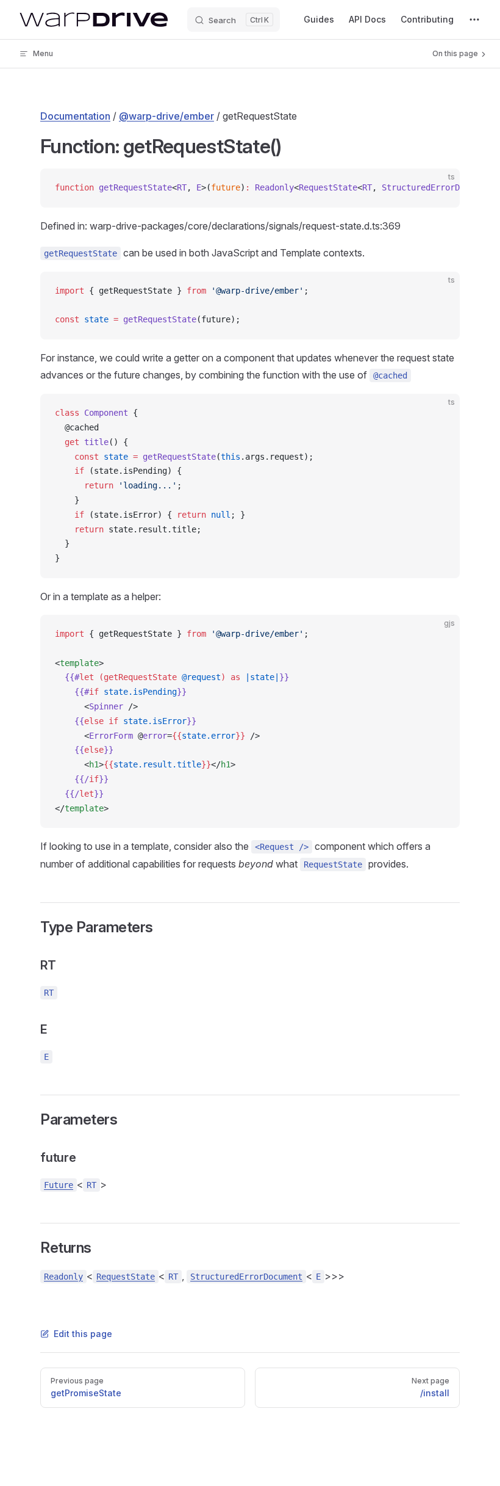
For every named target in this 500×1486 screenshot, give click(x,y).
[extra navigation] (474, 19)
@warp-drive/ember (166, 116)
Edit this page (83, 1333)
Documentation (75, 116)
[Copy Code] (440, 188)
